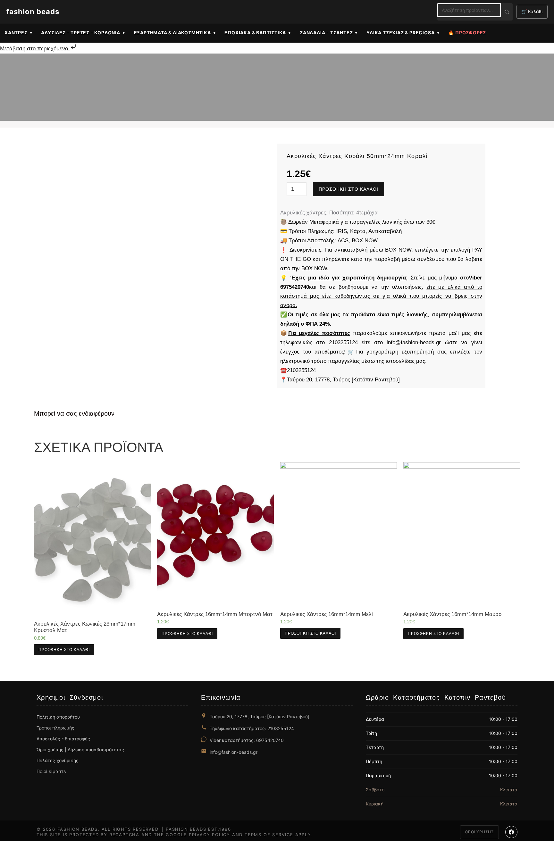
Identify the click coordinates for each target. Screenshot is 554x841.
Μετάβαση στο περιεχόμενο (35, 49)
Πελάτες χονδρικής (58, 760)
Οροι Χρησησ (479, 831)
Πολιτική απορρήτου (58, 717)
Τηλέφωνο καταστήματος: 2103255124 (252, 728)
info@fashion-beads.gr (233, 752)
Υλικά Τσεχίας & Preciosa (400, 32)
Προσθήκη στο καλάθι (348, 189)
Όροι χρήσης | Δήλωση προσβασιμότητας (80, 749)
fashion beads (32, 11)
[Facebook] (511, 832)
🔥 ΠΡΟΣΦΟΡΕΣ (467, 32)
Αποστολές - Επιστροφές (63, 738)
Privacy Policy (209, 834)
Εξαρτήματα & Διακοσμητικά (172, 32)
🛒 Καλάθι (532, 11)
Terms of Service (269, 834)
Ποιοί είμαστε (51, 771)
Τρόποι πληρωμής (55, 727)
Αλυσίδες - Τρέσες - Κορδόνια (80, 32)
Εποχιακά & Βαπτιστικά (255, 32)
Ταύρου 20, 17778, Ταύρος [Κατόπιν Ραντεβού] (259, 716)
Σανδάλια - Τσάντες (326, 32)
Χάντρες (16, 32)
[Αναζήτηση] (507, 12)
